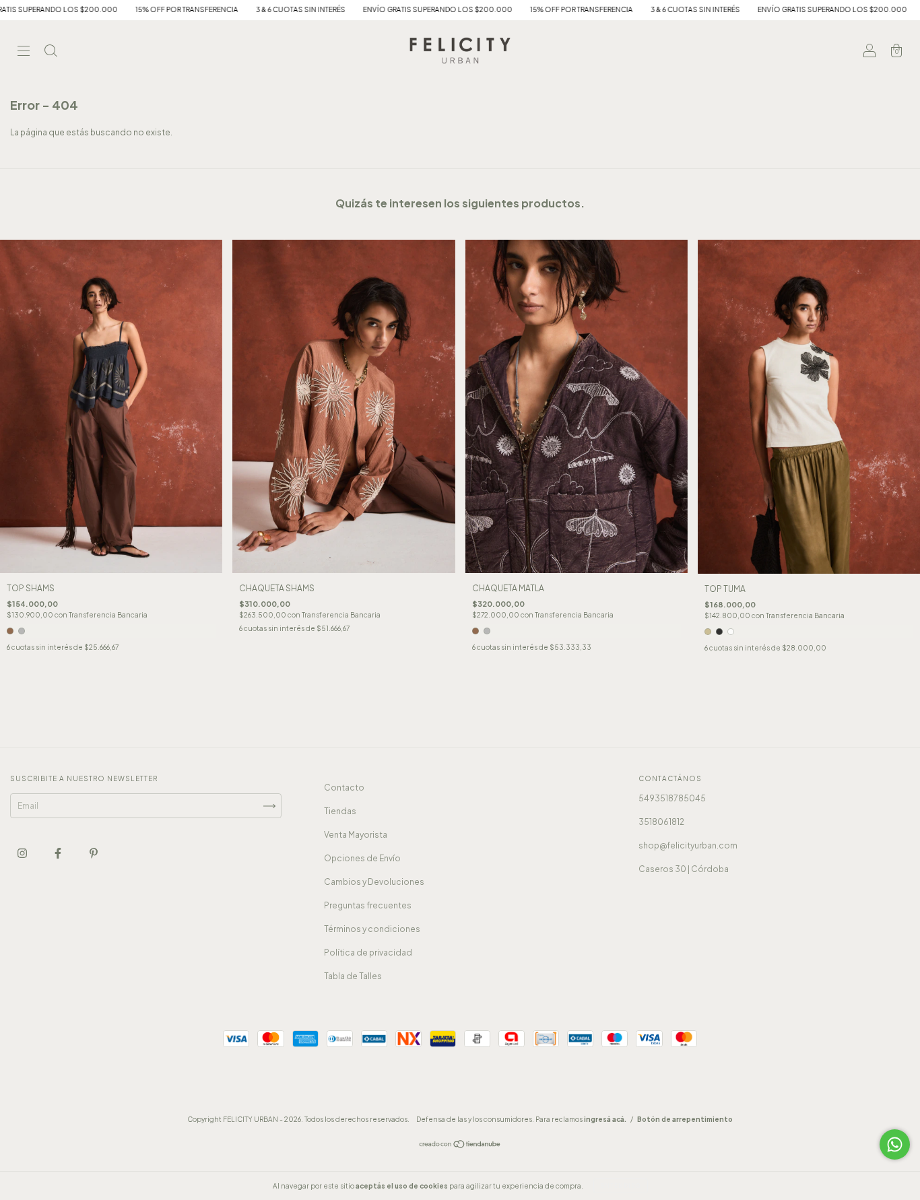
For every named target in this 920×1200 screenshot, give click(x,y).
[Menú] (23, 52)
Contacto (344, 787)
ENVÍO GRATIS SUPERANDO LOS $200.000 (354, 9)
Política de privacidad (368, 952)
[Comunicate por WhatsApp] (895, 1144)
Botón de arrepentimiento (685, 1119)
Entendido (620, 1185)
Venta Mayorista (355, 835)
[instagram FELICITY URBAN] (23, 853)
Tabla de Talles (353, 976)
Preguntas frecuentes (368, 905)
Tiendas (340, 811)
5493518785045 (672, 798)
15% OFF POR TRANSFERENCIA (103, 9)
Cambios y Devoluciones (374, 882)
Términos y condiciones (372, 929)
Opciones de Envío (362, 858)
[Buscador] (50, 52)
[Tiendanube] (460, 1146)
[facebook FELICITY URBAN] (58, 853)
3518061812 (661, 822)
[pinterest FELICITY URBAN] (93, 853)
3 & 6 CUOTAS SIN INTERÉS (217, 9)
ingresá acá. (605, 1119)
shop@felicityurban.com (687, 845)
